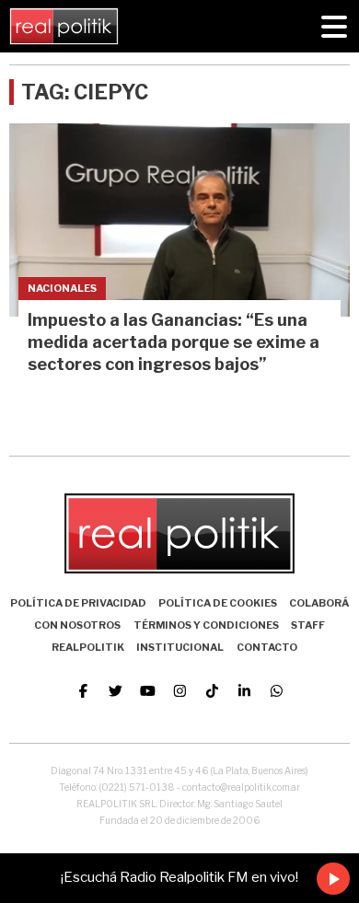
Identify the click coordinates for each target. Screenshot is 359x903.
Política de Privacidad (78, 602)
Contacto (267, 647)
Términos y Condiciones (206, 625)
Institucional (180, 647)
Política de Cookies (217, 602)
